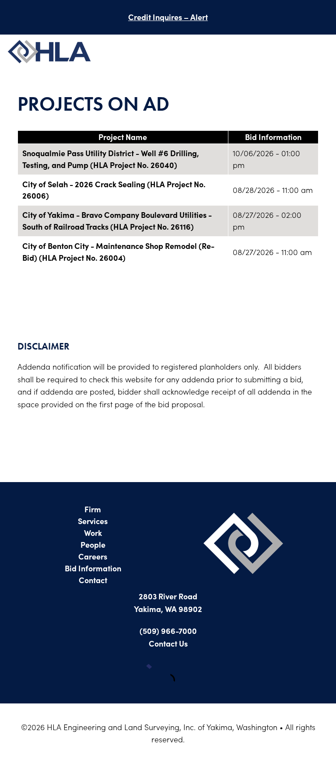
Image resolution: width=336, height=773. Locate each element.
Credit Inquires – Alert (168, 16)
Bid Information (93, 568)
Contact (93, 579)
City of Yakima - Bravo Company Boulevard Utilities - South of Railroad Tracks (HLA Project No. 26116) (117, 220)
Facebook (155, 673)
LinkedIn (181, 673)
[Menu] (320, 53)
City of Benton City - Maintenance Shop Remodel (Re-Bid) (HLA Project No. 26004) (118, 251)
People (92, 544)
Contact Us (168, 643)
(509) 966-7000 (168, 630)
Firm (92, 509)
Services (93, 520)
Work (93, 532)
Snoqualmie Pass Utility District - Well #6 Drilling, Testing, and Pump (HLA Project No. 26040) (110, 158)
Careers (92, 556)
